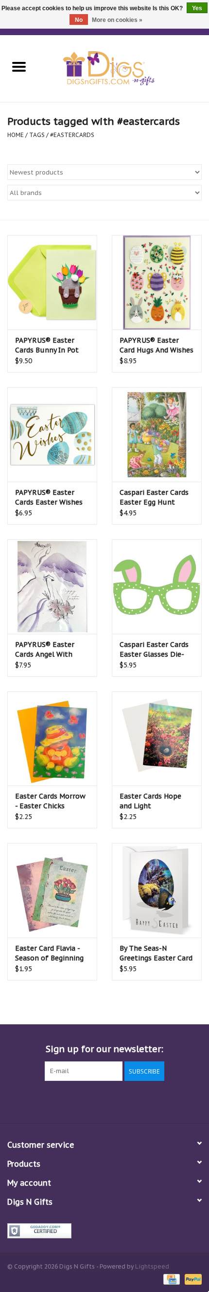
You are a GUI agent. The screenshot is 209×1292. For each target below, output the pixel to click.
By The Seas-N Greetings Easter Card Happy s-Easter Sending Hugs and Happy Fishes (156, 953)
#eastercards (72, 134)
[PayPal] (191, 1278)
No (79, 20)
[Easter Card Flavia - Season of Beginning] (52, 890)
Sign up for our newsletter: (104, 1049)
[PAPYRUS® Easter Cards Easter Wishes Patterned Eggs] (52, 434)
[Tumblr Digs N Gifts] (139, 1101)
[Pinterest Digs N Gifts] (104, 1101)
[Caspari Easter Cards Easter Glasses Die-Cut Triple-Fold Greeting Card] (157, 586)
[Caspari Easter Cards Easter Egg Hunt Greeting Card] (157, 434)
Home (15, 134)
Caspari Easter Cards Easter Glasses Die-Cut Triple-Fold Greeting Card (154, 649)
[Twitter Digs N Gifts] (69, 1101)
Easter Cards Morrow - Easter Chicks (50, 801)
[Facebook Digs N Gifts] (52, 1101)
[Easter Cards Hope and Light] (157, 738)
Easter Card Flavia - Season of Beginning (49, 953)
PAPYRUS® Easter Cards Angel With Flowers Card (44, 649)
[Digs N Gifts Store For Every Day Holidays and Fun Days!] (123, 67)
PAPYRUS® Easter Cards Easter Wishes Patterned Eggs (49, 497)
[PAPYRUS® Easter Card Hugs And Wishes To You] (157, 282)
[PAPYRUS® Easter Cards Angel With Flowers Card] (52, 586)
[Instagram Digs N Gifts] (157, 1101)
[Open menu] (19, 66)
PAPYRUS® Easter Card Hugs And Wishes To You (156, 345)
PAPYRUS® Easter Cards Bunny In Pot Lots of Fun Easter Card (47, 345)
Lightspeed (152, 1266)
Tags (37, 134)
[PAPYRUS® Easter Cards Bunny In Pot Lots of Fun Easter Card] (52, 282)
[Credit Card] (170, 1278)
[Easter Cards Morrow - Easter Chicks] (52, 738)
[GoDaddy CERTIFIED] (104, 1230)
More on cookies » (117, 20)
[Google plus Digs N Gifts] (87, 1101)
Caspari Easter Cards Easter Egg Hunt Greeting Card (154, 497)
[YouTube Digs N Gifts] (122, 1101)
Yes (197, 8)
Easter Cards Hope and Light (150, 801)
